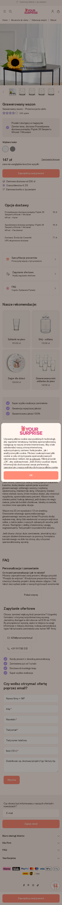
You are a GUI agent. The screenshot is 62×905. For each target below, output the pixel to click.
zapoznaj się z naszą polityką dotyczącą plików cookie (31, 467)
